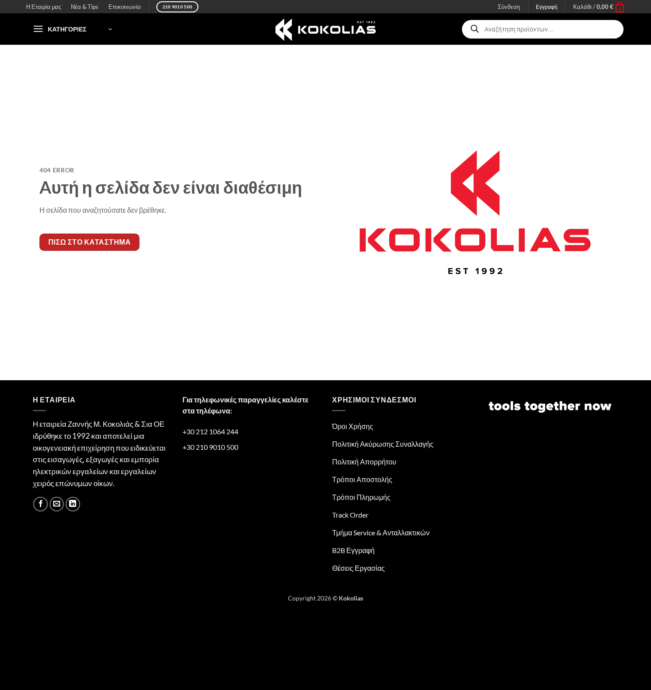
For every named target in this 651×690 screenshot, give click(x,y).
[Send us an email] (57, 504)
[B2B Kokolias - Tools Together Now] (325, 29)
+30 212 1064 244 (210, 431)
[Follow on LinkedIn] (73, 504)
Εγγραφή (547, 7)
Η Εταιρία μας (43, 6)
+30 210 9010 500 (210, 447)
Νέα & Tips (84, 6)
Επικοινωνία (124, 6)
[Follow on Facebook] (40, 504)
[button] (599, 6)
